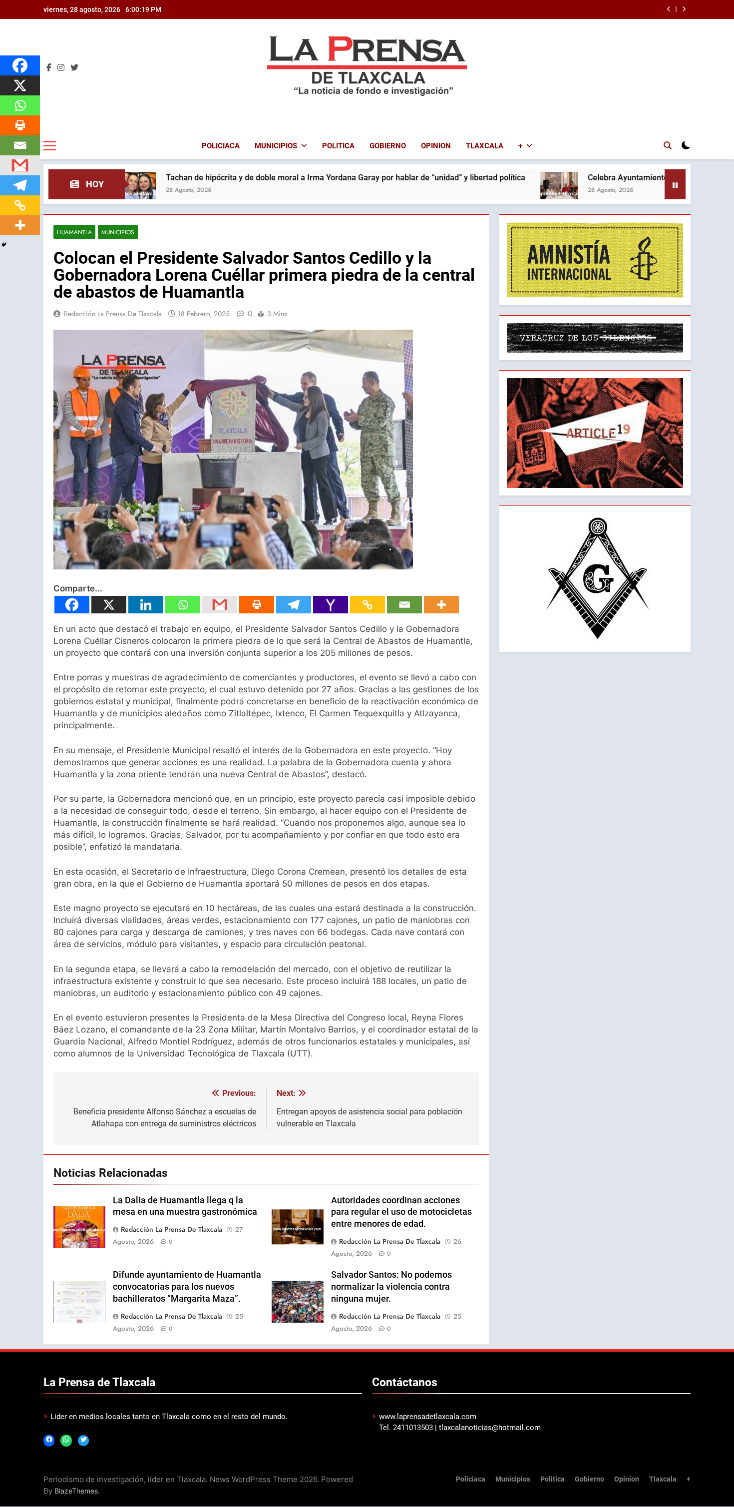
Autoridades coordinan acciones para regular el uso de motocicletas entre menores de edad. (401, 1212)
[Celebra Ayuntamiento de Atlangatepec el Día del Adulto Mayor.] (490, 190)
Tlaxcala (484, 145)
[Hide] (4, 245)
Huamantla (74, 232)
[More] (441, 604)
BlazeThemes (76, 1491)
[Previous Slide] (669, 9)
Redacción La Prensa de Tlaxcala (113, 314)
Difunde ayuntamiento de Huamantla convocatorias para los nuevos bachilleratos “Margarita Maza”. (187, 1287)
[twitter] (74, 68)
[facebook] (48, 68)
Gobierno (387, 145)
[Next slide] (684, 9)
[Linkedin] (145, 604)
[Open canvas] (49, 146)
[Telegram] (293, 604)
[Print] (256, 604)
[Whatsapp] (182, 604)
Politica (338, 145)
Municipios (276, 145)
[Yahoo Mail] (330, 604)
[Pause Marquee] (675, 184)
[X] (108, 604)
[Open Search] (668, 145)
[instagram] (60, 68)
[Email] (404, 604)
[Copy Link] (367, 604)
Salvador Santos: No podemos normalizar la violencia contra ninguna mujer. (391, 1287)
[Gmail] (219, 604)
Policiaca (221, 145)
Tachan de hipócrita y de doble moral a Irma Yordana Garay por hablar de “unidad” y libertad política (276, 177)
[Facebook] (71, 604)
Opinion (436, 145)
